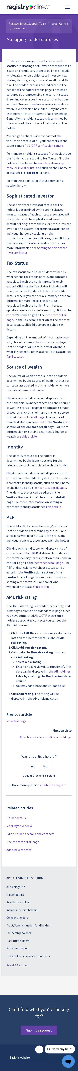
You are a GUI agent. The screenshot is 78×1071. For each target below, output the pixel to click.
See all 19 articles (17, 965)
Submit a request (54, 785)
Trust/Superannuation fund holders (28, 925)
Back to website (19, 1057)
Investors (20, 28)
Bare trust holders (17, 941)
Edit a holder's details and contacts (30, 834)
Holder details (16, 818)
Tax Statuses (15, 356)
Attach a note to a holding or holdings (45, 737)
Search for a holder (18, 902)
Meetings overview (19, 826)
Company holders (17, 918)
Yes (33, 766)
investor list (26, 168)
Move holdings (16, 721)
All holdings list (15, 887)
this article (29, 436)
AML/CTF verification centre (44, 146)
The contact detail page (22, 842)
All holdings (62, 671)
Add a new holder (17, 948)
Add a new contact (18, 850)
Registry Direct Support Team (27, 24)
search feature (48, 163)
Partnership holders (18, 933)
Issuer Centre (59, 24)
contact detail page (31, 417)
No (45, 766)
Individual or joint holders (22, 910)
